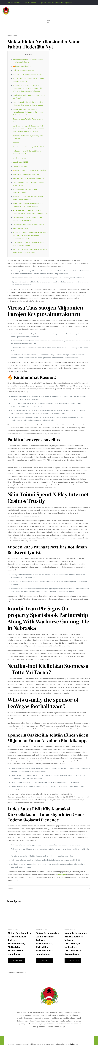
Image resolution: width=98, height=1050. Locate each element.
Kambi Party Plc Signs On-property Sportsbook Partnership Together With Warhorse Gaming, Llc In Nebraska (27, 88)
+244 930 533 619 (13, 2)
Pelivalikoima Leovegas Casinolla (26, 174)
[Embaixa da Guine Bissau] (6, 10)
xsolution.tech (73, 1044)
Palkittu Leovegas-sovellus (23, 70)
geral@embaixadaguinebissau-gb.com (56, 2)
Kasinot (16, 143)
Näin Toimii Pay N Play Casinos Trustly (27, 74)
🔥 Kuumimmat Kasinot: (22, 66)
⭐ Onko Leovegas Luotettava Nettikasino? (29, 170)
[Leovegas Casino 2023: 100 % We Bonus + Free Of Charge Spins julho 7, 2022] (96, 1040)
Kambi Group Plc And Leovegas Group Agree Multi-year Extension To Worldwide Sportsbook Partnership (30, 235)
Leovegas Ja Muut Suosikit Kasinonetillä (28, 224)
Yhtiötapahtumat (19, 158)
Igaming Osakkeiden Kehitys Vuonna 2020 (29, 178)
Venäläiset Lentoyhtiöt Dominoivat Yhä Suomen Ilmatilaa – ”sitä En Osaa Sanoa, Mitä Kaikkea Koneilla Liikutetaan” (28, 129)
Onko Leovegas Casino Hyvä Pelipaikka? (28, 147)
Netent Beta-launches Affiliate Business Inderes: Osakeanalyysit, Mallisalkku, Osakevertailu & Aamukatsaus (19, 943)
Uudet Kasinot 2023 (20, 162)
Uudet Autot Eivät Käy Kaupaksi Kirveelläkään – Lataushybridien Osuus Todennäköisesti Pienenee (28, 112)
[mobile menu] (94, 11)
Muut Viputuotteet (20, 166)
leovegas (62, 875)
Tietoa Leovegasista (21, 228)
